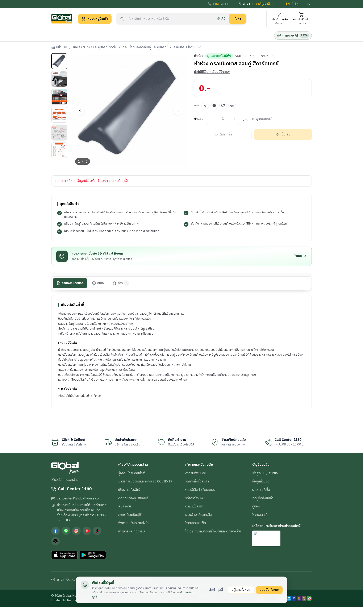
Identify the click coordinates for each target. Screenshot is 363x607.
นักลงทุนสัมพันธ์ (129, 490)
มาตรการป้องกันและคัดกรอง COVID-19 (145, 481)
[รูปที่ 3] (59, 97)
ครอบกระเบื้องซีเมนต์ (187, 47)
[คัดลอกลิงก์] (232, 105)
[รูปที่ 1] (59, 61)
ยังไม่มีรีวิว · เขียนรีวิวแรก (212, 72)
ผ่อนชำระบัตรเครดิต (198, 515)
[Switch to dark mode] (308, 4)
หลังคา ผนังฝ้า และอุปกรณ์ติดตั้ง (95, 47)
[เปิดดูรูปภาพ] (129, 110)
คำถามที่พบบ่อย (195, 473)
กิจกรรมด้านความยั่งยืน (133, 523)
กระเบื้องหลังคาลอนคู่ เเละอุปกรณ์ (145, 47)
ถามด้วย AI (295, 35)
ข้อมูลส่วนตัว (260, 481)
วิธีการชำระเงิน (195, 498)
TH (287, 3)
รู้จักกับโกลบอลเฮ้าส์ (131, 473)
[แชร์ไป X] (223, 105)
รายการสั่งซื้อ (261, 490)
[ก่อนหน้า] (79, 110)
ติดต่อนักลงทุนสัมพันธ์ (133, 498)
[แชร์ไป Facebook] (205, 105)
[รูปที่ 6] (59, 150)
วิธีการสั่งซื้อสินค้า (197, 481)
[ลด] (211, 119)
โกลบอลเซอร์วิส (195, 523)
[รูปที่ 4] (59, 115)
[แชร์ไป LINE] (214, 105)
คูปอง (256, 506)
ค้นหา (237, 18)
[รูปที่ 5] (59, 133)
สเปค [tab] (100, 283)
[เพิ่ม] (234, 119)
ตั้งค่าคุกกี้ (216, 590)
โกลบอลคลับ (260, 515)
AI (223, 18)
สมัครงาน (124, 506)
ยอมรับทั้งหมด (269, 590)
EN (297, 3)
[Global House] (61, 19)
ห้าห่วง (198, 56)
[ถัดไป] (178, 110)
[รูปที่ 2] (59, 79)
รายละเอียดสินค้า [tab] (72, 283)
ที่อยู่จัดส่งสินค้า (262, 498)
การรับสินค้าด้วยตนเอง (200, 490)
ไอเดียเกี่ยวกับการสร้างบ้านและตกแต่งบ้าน (213, 531)
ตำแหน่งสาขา (194, 506)
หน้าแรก (61, 47)
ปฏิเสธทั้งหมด (240, 590)
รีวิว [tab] (123, 283)
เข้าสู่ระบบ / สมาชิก (265, 473)
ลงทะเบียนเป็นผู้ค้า (130, 515)
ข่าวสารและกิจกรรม (131, 531)
